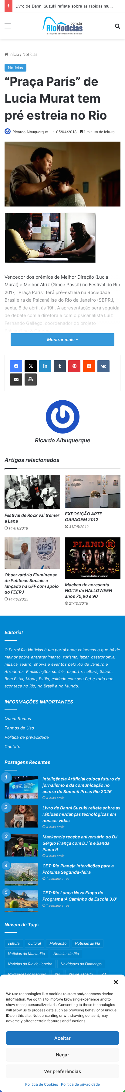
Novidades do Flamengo (81, 964)
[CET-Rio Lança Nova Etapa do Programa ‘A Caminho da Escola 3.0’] (21, 901)
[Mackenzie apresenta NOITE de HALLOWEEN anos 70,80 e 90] (92, 557)
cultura (14, 943)
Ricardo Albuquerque (30, 132)
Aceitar (62, 1038)
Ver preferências (62, 1071)
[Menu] (8, 28)
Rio (57, 974)
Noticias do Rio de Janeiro (30, 964)
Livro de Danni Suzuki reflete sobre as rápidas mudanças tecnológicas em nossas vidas (81, 814)
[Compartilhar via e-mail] (16, 379)
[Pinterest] (74, 366)
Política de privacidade (80, 1084)
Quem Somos (18, 718)
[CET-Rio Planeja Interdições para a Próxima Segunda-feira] (21, 874)
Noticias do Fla (87, 943)
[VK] (103, 366)
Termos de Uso (19, 727)
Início (13, 54)
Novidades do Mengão (27, 974)
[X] (31, 366)
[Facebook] (16, 366)
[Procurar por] (117, 28)
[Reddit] (89, 366)
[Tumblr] (60, 366)
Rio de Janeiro (81, 974)
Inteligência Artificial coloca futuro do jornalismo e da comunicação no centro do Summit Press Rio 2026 (81, 785)
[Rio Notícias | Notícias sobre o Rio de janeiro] (62, 26)
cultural (34, 943)
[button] (116, 982)
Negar (62, 1055)
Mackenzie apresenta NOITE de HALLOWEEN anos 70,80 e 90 (88, 590)
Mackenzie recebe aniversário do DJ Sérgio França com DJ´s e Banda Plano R (79, 843)
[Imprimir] (31, 379)
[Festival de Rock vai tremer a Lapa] (32, 492)
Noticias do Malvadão (26, 953)
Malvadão (57, 943)
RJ (103, 974)
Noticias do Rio (66, 953)
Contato (12, 746)
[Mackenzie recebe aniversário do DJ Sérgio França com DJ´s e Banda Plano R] (21, 845)
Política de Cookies (41, 1084)
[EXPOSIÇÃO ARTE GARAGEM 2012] (92, 491)
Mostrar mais (61, 339)
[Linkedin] (45, 366)
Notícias (30, 54)
